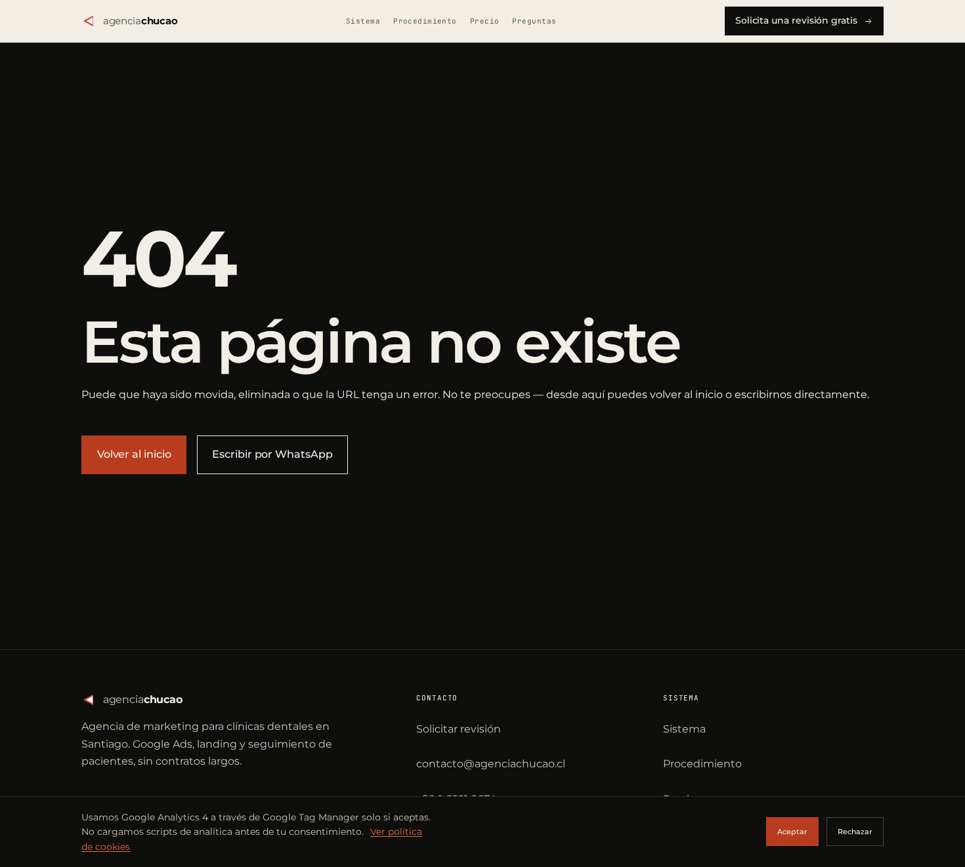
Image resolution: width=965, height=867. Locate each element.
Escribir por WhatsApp (272, 454)
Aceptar (792, 831)
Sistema (363, 21)
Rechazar (855, 831)
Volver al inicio (134, 454)
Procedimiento (425, 21)
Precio (485, 21)
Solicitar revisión (458, 729)
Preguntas (534, 21)
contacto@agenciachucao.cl (490, 763)
